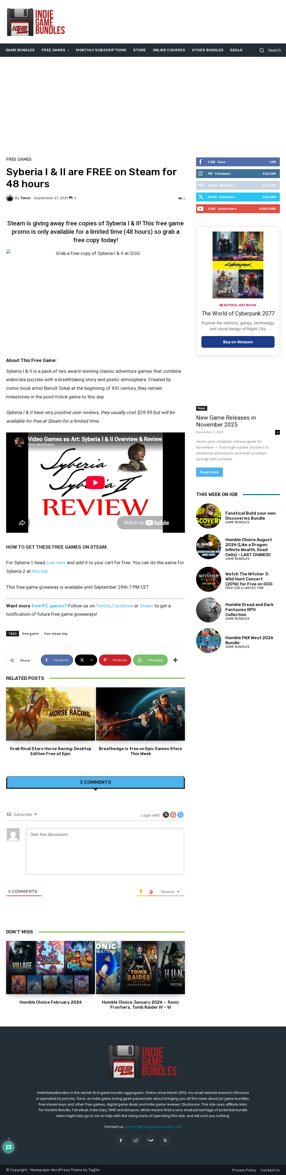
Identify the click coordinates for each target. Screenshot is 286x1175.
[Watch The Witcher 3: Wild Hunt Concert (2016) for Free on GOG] (208, 579)
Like (273, 162)
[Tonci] (10, 197)
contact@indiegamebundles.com (153, 1127)
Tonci (25, 198)
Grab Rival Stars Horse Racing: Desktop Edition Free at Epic (50, 751)
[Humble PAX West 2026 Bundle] (208, 640)
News (202, 408)
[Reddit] (135, 1140)
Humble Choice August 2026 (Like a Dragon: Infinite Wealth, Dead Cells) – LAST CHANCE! (248, 547)
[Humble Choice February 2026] (50, 967)
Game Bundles (237, 522)
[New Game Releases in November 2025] (238, 390)
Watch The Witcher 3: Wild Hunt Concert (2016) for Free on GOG (249, 579)
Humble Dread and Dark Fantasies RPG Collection (249, 609)
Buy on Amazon (238, 341)
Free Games (19, 159)
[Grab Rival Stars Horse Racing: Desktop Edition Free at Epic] (50, 714)
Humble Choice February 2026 (51, 1002)
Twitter (103, 606)
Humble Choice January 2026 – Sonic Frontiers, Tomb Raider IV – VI (140, 1005)
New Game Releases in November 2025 (226, 421)
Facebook (123, 606)
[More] (175, 660)
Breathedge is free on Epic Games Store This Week (140, 751)
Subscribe (267, 208)
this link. (40, 571)
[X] (165, 1140)
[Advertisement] (177, 21)
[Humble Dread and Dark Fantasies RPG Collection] (208, 609)
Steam (146, 606)
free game (30, 633)
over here (56, 562)
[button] (268, 50)
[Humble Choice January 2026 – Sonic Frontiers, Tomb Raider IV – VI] (140, 967)
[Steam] (150, 1140)
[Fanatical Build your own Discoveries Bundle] (208, 516)
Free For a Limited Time (244, 588)
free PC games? (49, 606)
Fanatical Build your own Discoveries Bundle (250, 516)
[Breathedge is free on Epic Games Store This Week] (140, 714)
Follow (269, 173)
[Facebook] (120, 1140)
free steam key (56, 633)
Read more (209, 472)
